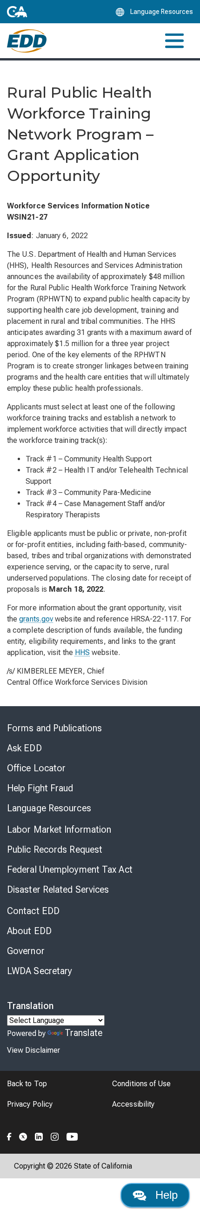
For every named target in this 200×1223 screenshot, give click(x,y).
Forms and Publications (54, 728)
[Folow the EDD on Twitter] (23, 1135)
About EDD (29, 930)
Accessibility (133, 1104)
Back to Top (27, 1083)
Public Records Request (54, 849)
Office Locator (36, 768)
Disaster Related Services (58, 889)
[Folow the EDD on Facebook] (9, 1135)
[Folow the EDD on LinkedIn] (39, 1135)
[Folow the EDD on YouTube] (72, 1135)
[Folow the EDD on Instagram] (55, 1135)
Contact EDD (33, 910)
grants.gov (36, 619)
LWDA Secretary (39, 970)
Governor (26, 950)
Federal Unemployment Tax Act (70, 869)
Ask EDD (24, 748)
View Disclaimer (33, 1050)
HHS (82, 652)
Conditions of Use (141, 1083)
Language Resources (49, 808)
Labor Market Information (59, 829)
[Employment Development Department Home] (27, 41)
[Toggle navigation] (174, 41)
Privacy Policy (30, 1104)
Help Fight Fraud (40, 788)
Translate (83, 1032)
